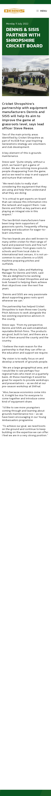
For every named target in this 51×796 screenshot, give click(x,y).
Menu (43, 11)
